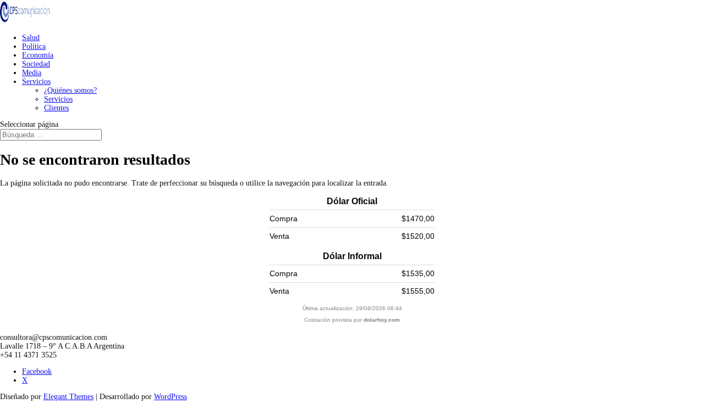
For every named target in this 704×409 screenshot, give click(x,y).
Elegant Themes (68, 397)
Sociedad (36, 64)
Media (31, 73)
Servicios (36, 81)
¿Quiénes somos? (70, 90)
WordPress (170, 397)
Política (34, 46)
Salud (31, 37)
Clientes (56, 108)
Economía (37, 55)
